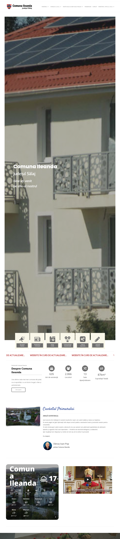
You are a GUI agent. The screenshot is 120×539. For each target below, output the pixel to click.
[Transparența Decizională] (67, 342)
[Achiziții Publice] (97, 342)
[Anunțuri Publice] (22, 342)
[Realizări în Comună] (37, 342)
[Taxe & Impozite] (82, 342)
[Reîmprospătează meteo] (55, 517)
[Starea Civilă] (52, 342)
